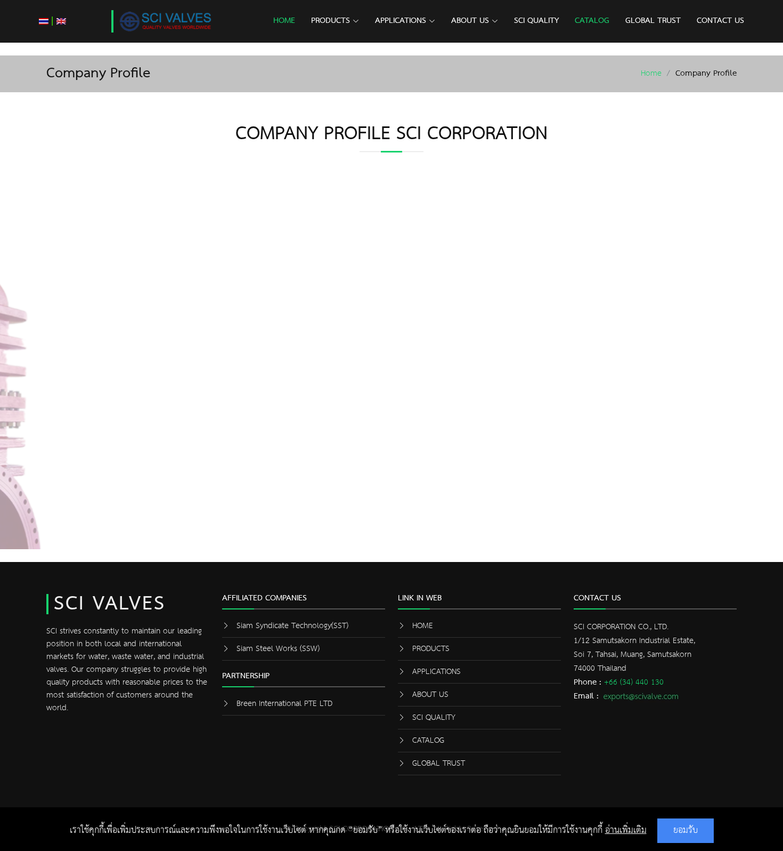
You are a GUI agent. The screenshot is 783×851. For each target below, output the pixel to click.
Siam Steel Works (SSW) (278, 648)
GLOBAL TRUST (653, 20)
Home (651, 73)
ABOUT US (470, 20)
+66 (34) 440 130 (634, 682)
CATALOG (592, 20)
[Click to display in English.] (61, 21)
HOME (284, 20)
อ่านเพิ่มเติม (626, 830)
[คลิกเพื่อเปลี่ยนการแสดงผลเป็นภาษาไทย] (43, 21)
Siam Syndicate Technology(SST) (292, 626)
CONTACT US (720, 20)
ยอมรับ (685, 830)
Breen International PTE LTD (284, 703)
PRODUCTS (330, 20)
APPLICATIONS (400, 20)
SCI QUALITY (536, 20)
